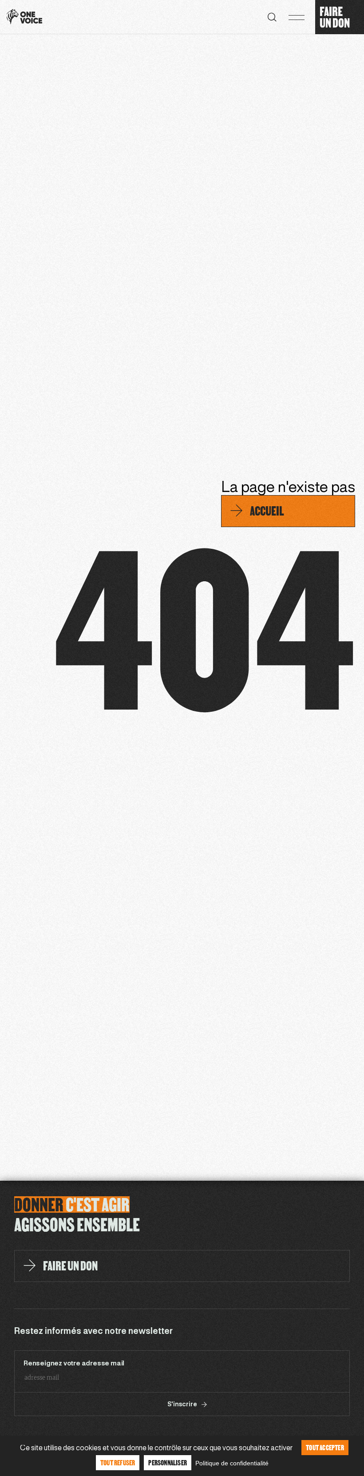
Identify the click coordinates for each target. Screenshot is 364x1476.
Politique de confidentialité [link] (232, 1463)
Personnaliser (167, 1462)
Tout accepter (325, 1447)
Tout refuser (117, 1462)
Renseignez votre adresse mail (74, 1364)
